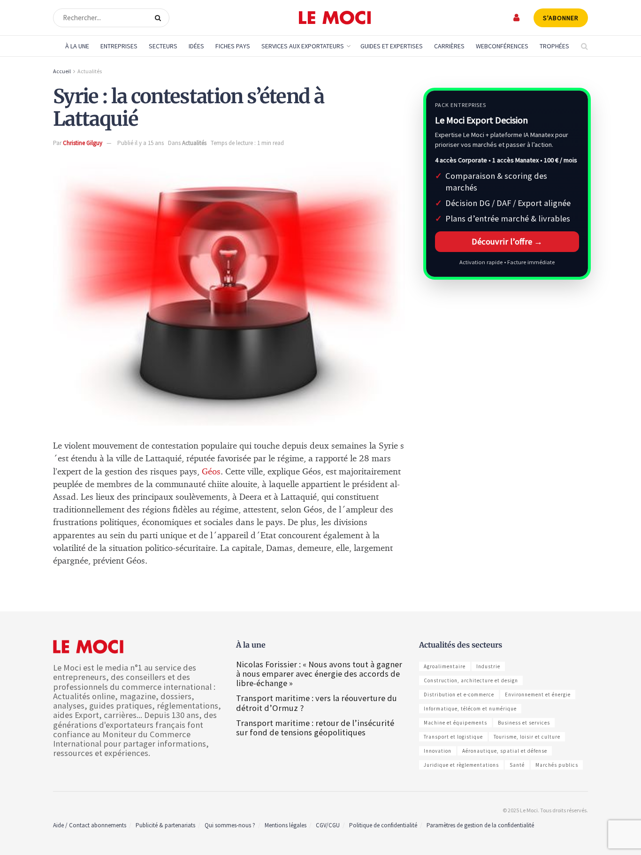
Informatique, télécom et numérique (470, 708)
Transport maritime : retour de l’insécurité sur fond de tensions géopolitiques (315, 728)
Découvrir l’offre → (507, 241)
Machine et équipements (455, 722)
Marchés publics (556, 765)
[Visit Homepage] (335, 18)
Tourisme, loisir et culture (527, 736)
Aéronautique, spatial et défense (504, 751)
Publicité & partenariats (165, 825)
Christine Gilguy (82, 143)
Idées (196, 46)
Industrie (488, 666)
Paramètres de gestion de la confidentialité (480, 825)
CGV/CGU (328, 825)
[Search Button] (159, 17)
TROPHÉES (554, 46)
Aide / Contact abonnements (89, 825)
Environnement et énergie (538, 694)
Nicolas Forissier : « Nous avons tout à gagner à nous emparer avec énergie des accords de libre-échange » (319, 673)
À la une (77, 46)
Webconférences (502, 46)
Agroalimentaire (444, 666)
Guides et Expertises (391, 46)
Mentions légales (285, 825)
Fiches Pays (232, 46)
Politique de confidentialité (383, 825)
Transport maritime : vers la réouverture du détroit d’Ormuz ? (316, 703)
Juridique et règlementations (461, 765)
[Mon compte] (516, 17)
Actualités (89, 71)
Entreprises (118, 46)
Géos (211, 471)
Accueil (62, 71)
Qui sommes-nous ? (230, 825)
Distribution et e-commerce (459, 694)
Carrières (449, 46)
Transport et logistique (453, 736)
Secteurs (163, 46)
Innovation (437, 751)
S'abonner (561, 18)
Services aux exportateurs (302, 46)
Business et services (524, 722)
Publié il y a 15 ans (140, 143)
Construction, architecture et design (471, 680)
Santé (517, 765)
